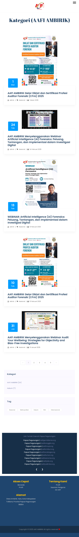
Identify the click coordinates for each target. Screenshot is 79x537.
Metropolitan (24, 410)
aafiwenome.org (48, 458)
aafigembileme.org (48, 440)
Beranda (21, 485)
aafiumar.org (48, 455)
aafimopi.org (48, 446)
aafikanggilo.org (48, 443)
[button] (74, 2)
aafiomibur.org (48, 449)
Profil (21, 487)
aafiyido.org (48, 461)
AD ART (58, 490)
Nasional (12, 410)
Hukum (36, 410)
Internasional (55, 410)
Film (44, 410)
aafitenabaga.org (48, 452)
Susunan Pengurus (58, 487)
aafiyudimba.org (48, 464)
